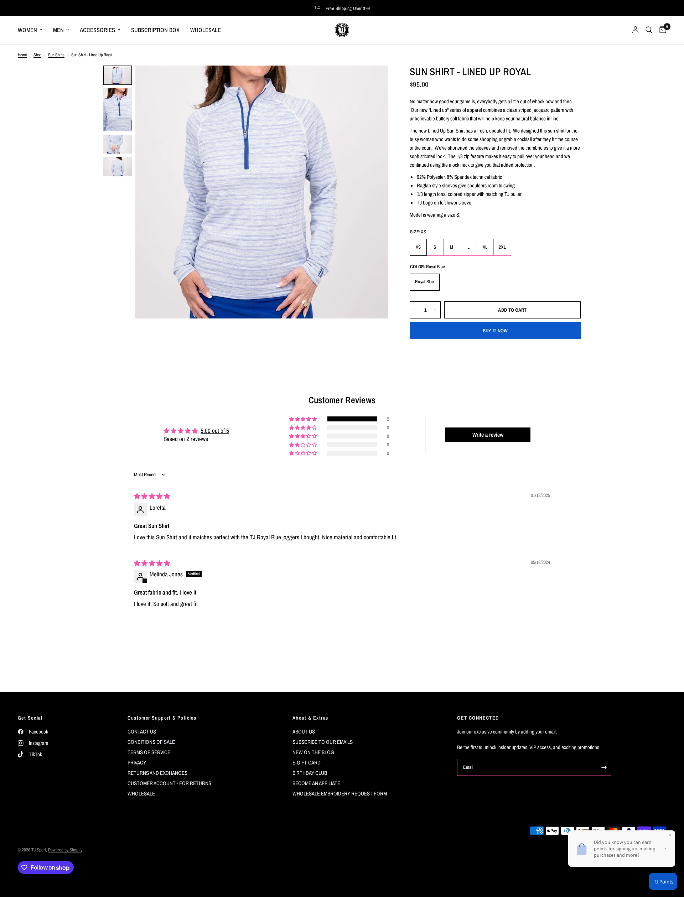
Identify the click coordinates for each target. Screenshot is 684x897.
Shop (37, 55)
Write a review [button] (487, 435)
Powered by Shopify (65, 850)
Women (27, 30)
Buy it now (495, 330)
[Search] (649, 30)
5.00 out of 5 (215, 430)
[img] (152, 496)
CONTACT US (142, 731)
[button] (303, 418)
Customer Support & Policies (162, 717)
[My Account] (635, 30)
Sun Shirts (56, 55)
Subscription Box (155, 30)
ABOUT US (303, 731)
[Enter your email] (604, 767)
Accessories (97, 30)
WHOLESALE (205, 30)
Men (58, 30)
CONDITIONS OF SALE (151, 742)
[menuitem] (33, 30)
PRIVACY (137, 762)
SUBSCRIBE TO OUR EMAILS (322, 742)
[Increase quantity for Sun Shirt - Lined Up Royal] (435, 310)
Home (22, 55)
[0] (661, 30)
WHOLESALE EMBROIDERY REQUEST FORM (339, 793)
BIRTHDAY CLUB (309, 773)
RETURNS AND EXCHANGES (157, 773)
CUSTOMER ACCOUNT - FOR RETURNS (169, 783)
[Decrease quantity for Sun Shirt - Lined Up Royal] (415, 310)
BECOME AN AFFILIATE (316, 783)
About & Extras (310, 717)
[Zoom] (373, 80)
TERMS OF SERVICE (149, 752)
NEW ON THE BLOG (313, 752)
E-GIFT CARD (306, 762)
